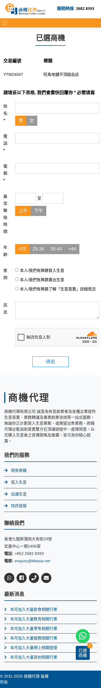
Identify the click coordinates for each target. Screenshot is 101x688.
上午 (23, 210)
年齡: (5, 251)
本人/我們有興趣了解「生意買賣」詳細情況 (57, 289)
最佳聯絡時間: (5, 214)
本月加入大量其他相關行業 (33, 657)
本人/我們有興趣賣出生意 (41, 279)
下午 (38, 210)
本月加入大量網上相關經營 (33, 647)
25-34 (38, 249)
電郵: (5, 173)
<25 (22, 249)
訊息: (5, 308)
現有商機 (19, 470)
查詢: (5, 274)
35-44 (56, 249)
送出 (50, 361)
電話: (5, 143)
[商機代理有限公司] (25, 8)
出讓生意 (19, 494)
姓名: (5, 113)
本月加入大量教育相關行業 (33, 619)
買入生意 (19, 482)
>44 (72, 249)
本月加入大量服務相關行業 (33, 638)
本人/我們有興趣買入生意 (41, 270)
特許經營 (19, 506)
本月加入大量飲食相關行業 (33, 609)
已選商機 (83, 653)
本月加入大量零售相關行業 (33, 628)
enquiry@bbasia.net (32, 561)
